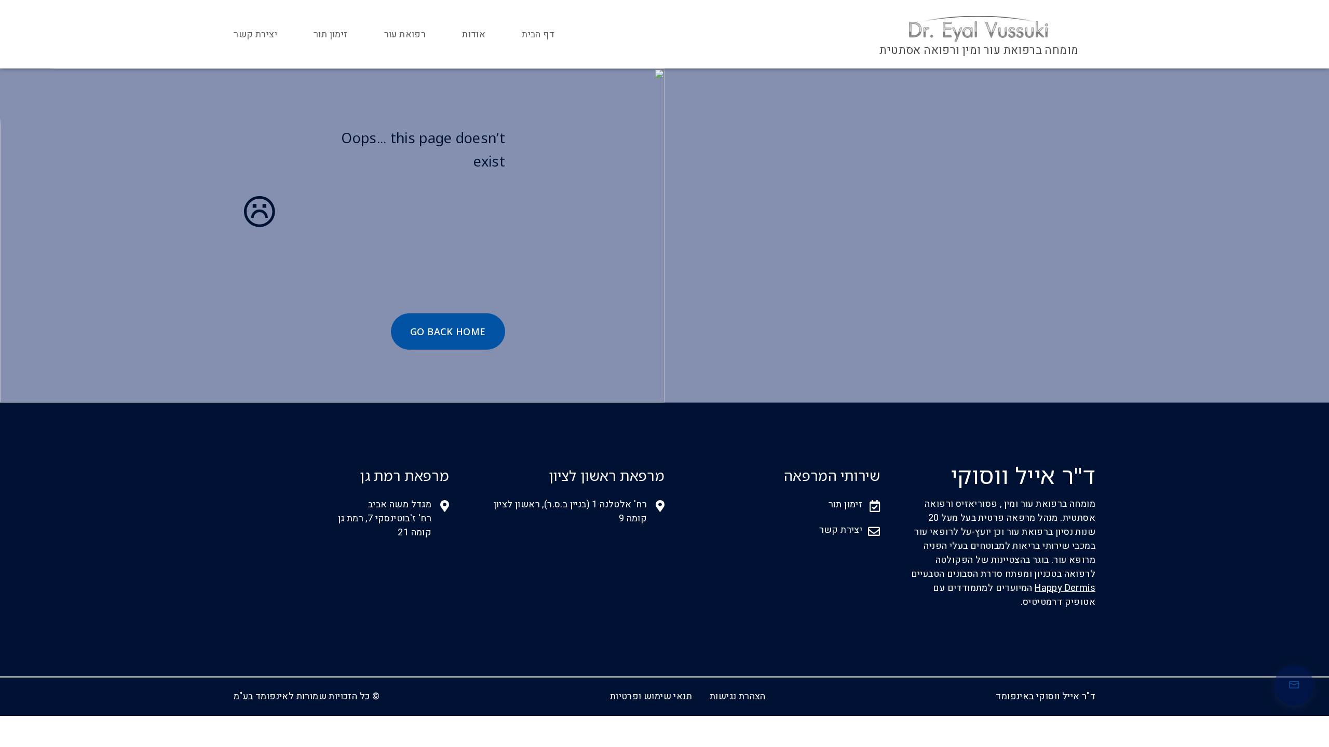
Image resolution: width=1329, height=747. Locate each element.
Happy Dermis (1065, 588)
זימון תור (331, 34)
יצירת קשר (255, 34)
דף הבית (538, 34)
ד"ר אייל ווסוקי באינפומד (1045, 696)
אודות (473, 34)
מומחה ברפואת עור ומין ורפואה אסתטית (978, 50)
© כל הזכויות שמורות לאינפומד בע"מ (306, 696)
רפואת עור (405, 34)
